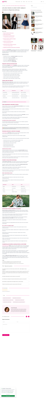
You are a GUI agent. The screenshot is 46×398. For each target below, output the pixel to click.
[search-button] (41, 1)
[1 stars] (2, 289)
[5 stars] (6, 289)
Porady (29, 1)
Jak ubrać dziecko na (5, 132)
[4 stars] (5, 289)
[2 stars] (3, 289)
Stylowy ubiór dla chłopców (7, 34)
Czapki (26, 1)
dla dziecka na (11, 65)
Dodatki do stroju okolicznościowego (8, 41)
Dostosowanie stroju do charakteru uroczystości (9, 44)
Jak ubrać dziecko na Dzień (5, 245)
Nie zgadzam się (8, 394)
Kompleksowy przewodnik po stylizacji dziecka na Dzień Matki (11, 47)
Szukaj (32, 5)
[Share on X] (28, 316)
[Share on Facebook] (26, 316)
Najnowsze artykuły (18, 1)
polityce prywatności (10, 392)
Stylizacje (24, 1)
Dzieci (21, 1)
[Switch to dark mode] (43, 1)
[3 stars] (4, 289)
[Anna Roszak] (2, 12)
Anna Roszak (5, 12)
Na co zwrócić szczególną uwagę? (8, 45)
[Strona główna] (2, 5)
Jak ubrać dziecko (4, 49)
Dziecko (31, 1)
